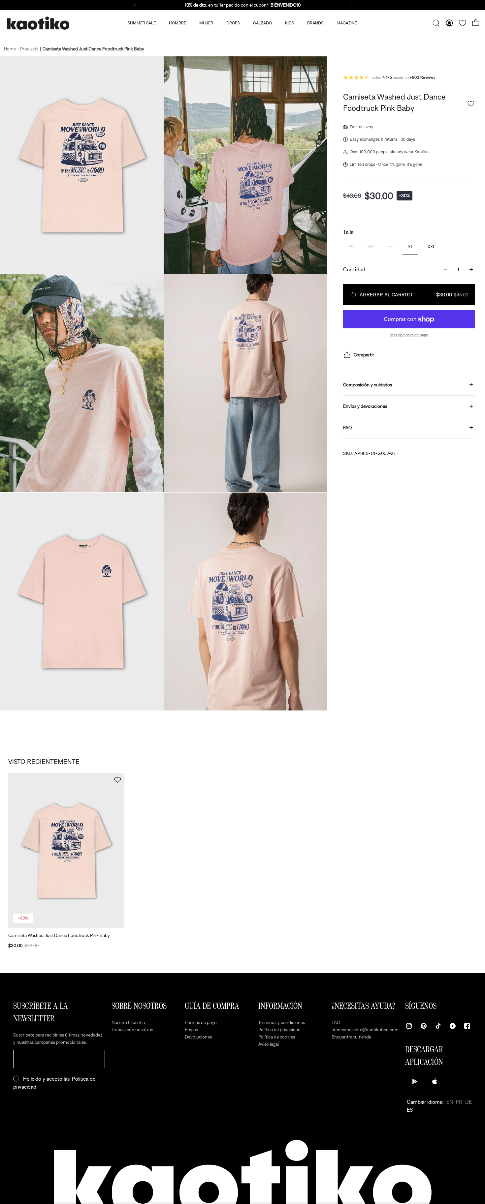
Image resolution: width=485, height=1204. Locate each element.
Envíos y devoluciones (365, 406)
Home (10, 48)
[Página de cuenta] (449, 23)
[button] (471, 104)
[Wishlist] (462, 23)
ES (410, 1110)
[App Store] (434, 1081)
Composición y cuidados (367, 384)
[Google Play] (415, 1081)
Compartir (364, 354)
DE (468, 1102)
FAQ (347, 427)
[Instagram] (409, 1026)
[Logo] (38, 23)
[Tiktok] (438, 1026)
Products (29, 48)
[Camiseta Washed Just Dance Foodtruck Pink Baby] (66, 850)
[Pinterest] (423, 1026)
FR (459, 1102)
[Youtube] (452, 1026)
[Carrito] (475, 23)
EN (449, 1102)
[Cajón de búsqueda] (436, 23)
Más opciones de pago (409, 335)
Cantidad (354, 269)
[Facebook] (467, 1026)
